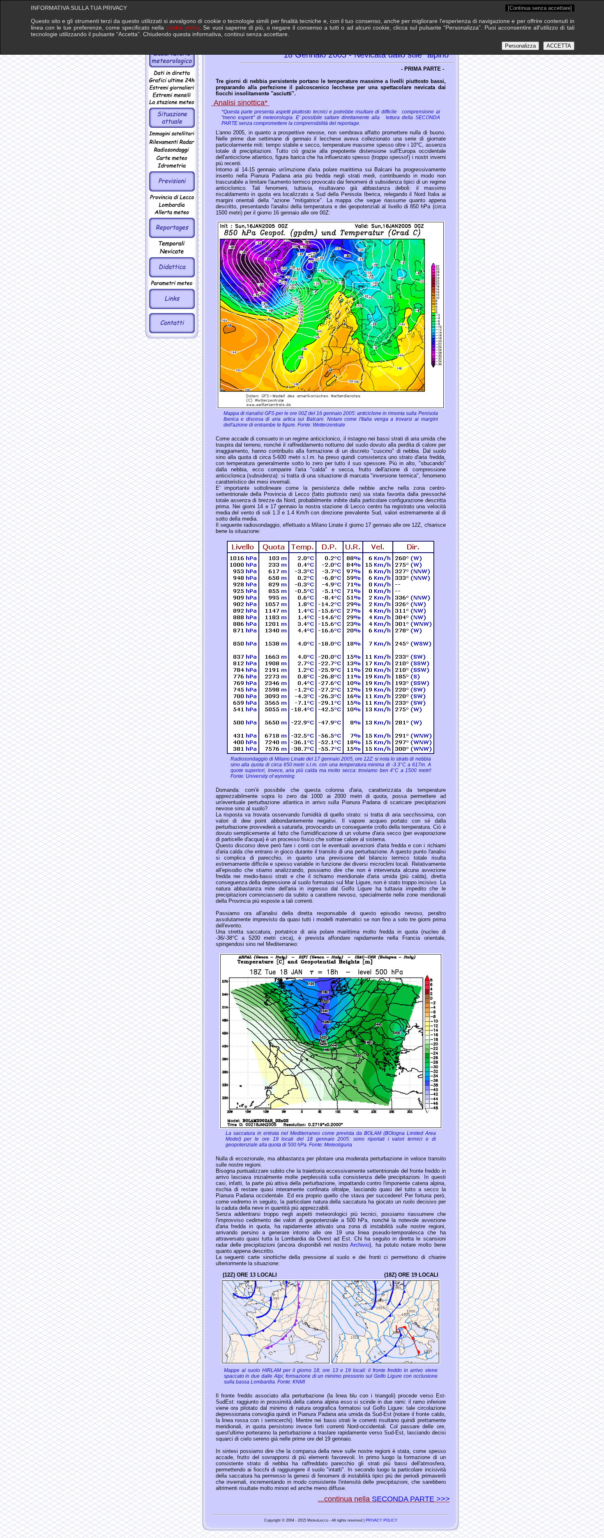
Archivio (359, 1245)
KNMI (298, 1382)
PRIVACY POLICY (381, 1520)
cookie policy (182, 27)
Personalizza (520, 46)
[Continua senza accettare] (540, 8)
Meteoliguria (337, 1145)
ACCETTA (558, 46)
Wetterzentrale (328, 425)
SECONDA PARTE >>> (411, 1499)
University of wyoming (270, 776)
